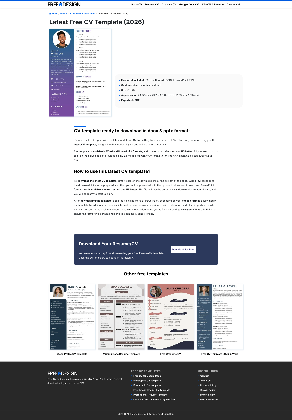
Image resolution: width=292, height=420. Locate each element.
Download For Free (183, 249)
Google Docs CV (189, 4)
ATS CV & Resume (213, 4)
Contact (204, 375)
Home (54, 13)
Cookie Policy (208, 390)
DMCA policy (207, 394)
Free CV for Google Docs (147, 375)
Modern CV (152, 4)
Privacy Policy (208, 385)
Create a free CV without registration (154, 399)
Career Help (234, 4)
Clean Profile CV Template (72, 353)
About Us (205, 380)
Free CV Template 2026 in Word (219, 353)
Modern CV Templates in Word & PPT (77, 13)
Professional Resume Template (150, 394)
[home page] (64, 4)
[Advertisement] (138, 51)
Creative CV (169, 4)
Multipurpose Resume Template (121, 353)
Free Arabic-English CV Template (151, 390)
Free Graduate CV (170, 353)
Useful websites (209, 399)
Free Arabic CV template (147, 385)
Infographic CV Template (147, 380)
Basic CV (136, 4)
